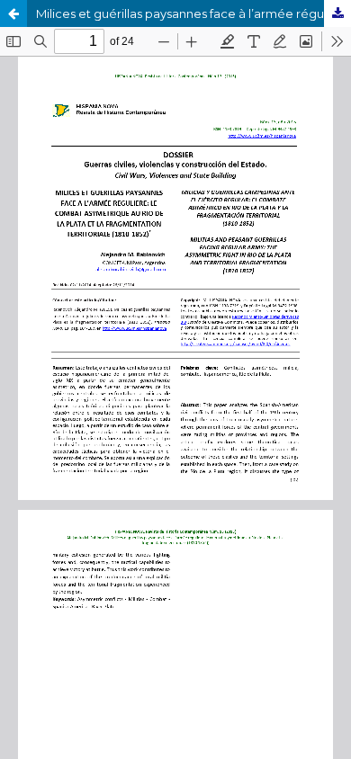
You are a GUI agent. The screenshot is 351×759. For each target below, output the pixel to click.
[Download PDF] (337, 13)
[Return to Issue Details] (13, 13)
